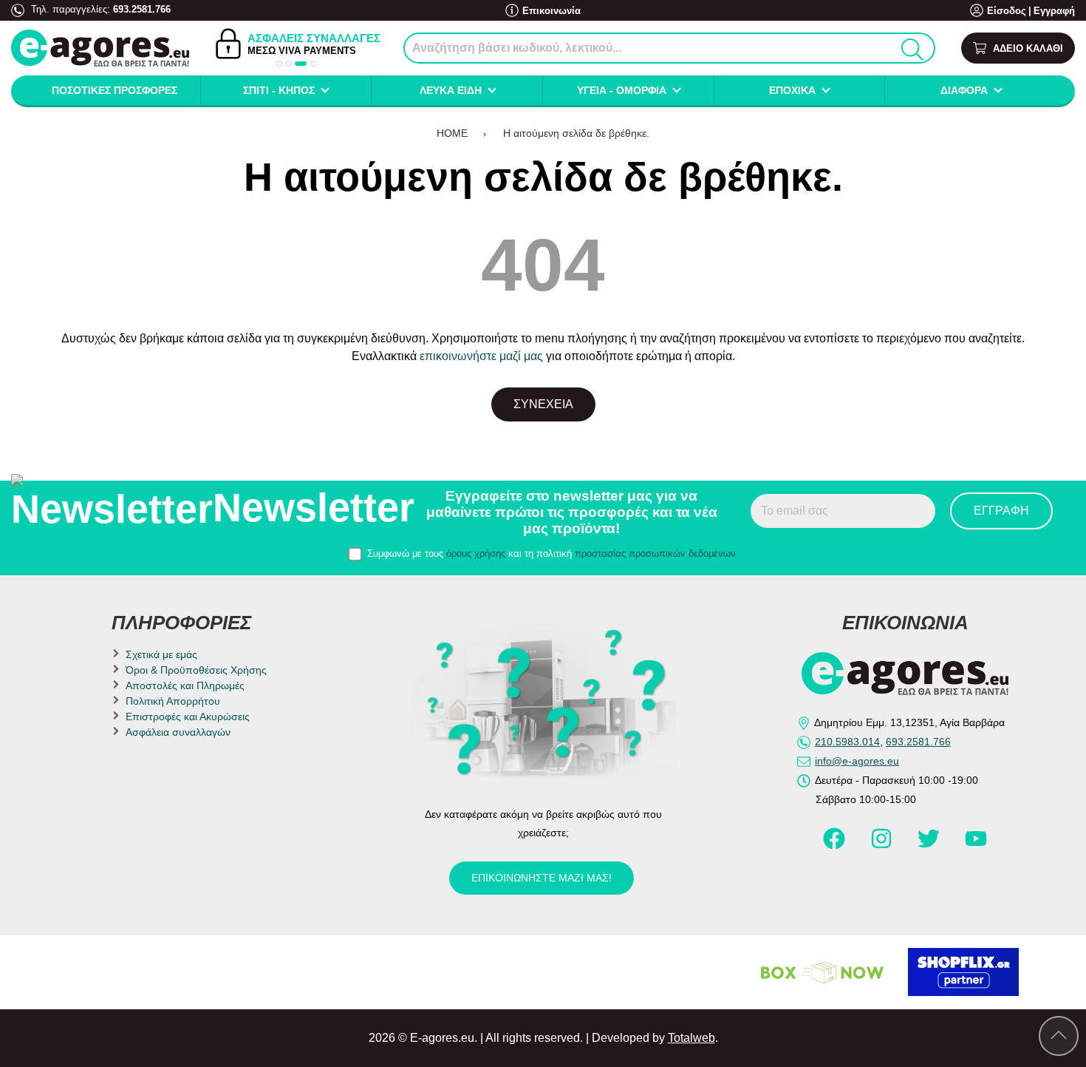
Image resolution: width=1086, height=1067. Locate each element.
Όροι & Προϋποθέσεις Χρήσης (196, 670)
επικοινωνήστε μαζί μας (481, 356)
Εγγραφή (1054, 10)
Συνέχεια (543, 404)
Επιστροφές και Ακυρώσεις (188, 716)
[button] (279, 64)
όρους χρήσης (475, 553)
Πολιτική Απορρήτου (173, 701)
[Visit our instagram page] (882, 845)
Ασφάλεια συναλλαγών (178, 732)
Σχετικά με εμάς (161, 654)
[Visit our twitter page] (930, 845)
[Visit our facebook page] (835, 845)
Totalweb (691, 1038)
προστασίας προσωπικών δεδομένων (655, 553)
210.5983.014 (847, 742)
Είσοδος (1006, 10)
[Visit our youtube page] (976, 845)
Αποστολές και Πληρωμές (185, 685)
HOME (452, 133)
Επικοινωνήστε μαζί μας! (541, 878)
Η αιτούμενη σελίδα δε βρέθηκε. (576, 133)
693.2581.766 (142, 9)
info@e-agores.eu (857, 761)
